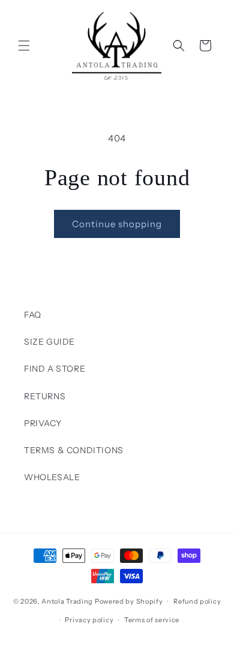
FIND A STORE (54, 368)
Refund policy (197, 601)
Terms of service (151, 620)
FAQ (32, 314)
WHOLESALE (52, 477)
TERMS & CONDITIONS (74, 450)
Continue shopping (117, 224)
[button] (24, 45)
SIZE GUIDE (49, 341)
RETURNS (44, 396)
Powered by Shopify (129, 601)
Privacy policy (89, 620)
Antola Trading (67, 601)
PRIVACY (42, 423)
